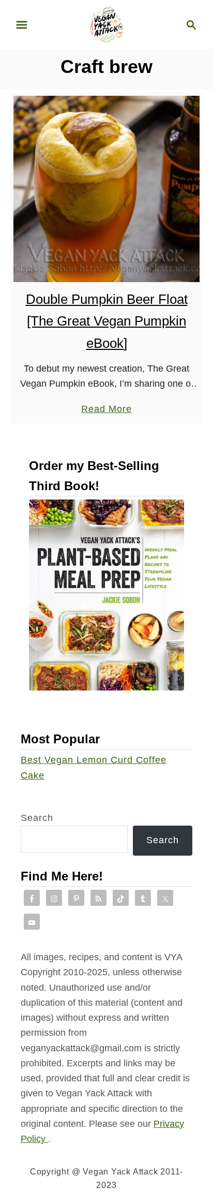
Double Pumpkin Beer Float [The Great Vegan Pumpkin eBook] (107, 321)
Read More (106, 410)
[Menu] (21, 24)
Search (37, 818)
